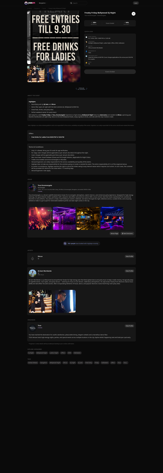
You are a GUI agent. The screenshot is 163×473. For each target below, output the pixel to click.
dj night (72, 363)
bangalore (43, 363)
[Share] (133, 14)
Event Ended (110, 72)
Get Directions (128, 233)
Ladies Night (107, 43)
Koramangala (101, 15)
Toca (119, 363)
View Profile (129, 256)
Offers (113, 43)
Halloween (121, 43)
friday (97, 363)
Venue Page (114, 233)
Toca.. (125, 363)
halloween (105, 363)
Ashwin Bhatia (32, 363)
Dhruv (65, 363)
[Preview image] (40, 218)
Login (136, 3)
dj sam (80, 363)
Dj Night (90, 43)
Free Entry (88, 363)
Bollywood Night (98, 43)
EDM (116, 43)
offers (113, 363)
